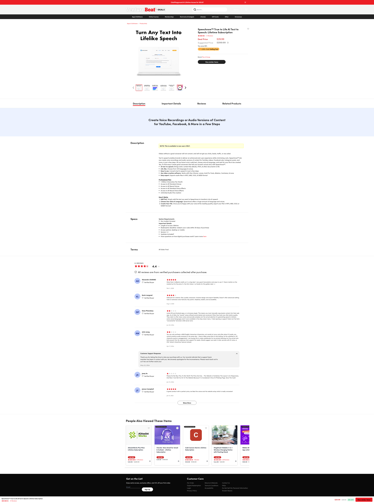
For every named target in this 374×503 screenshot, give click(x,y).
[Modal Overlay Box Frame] (187, 251)
